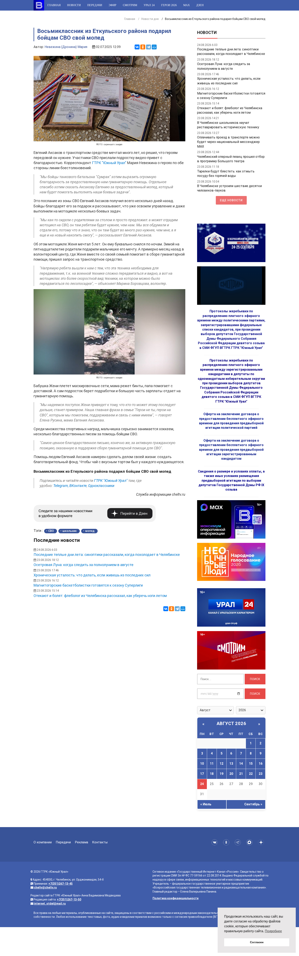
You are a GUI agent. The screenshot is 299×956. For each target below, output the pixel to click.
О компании (43, 842)
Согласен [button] (256, 942)
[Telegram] (148, 47)
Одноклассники (101, 485)
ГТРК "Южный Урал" (109, 163)
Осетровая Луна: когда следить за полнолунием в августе (83, 565)
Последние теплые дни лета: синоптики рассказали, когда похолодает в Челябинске (107, 554)
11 (212, 763)
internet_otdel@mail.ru (50, 903)
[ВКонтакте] (137, 47)
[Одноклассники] (142, 47)
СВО (51, 530)
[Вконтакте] (215, 842)
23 (260, 774)
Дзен (200, 5)
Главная (54, 5)
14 (241, 763)
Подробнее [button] (273, 931)
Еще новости (231, 200)
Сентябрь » (253, 804)
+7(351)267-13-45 (60, 883)
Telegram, (61, 485)
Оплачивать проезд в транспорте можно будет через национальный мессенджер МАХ (228, 141)
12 (221, 763)
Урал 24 (149, 5)
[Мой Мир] (154, 47)
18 (212, 774)
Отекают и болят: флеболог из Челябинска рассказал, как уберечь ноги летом (100, 595)
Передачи (94, 5)
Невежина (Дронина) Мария (66, 47)
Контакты (100, 842)
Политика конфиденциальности (176, 898)
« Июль (205, 804)
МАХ (186, 5)
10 (202, 763)
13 (231, 763)
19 (221, 774)
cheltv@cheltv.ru (45, 887)
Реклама (81, 842)
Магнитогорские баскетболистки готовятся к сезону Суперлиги (88, 585)
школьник (69, 530)
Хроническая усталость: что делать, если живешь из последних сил (92, 575)
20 (231, 774)
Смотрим (130, 5)
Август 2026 (231, 723)
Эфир (112, 5)
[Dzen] (261, 842)
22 (251, 774)
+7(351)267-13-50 (69, 899)
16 (260, 763)
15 (251, 763)
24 (202, 784)
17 (202, 774)
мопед (90, 530)
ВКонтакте (78, 485)
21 (241, 774)
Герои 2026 (169, 5)
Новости (74, 5)
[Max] (250, 842)
